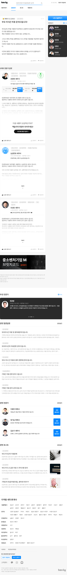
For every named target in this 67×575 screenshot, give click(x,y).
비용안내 (30, 8)
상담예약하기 (57, 411)
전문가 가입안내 (62, 2)
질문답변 (13, 8)
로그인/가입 (54, 2)
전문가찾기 (4, 8)
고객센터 (4, 562)
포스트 (21, 8)
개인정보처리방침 (12, 549)
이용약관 (3, 549)
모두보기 (59, 323)
